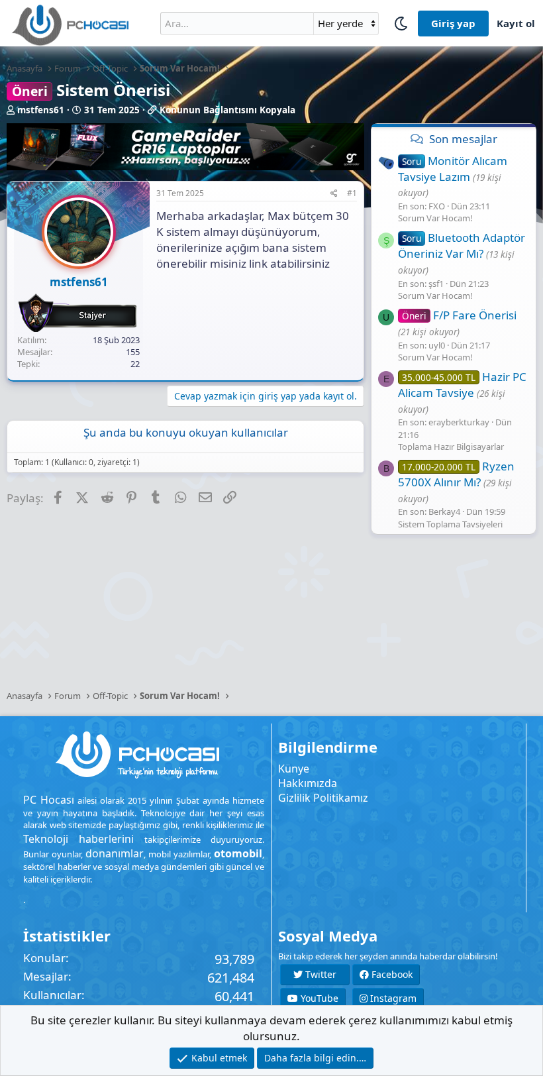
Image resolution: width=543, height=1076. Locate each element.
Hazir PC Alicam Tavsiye (462, 384)
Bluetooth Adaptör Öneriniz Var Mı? (461, 245)
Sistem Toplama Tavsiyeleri (450, 524)
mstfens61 (40, 110)
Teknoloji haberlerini (78, 839)
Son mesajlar (463, 138)
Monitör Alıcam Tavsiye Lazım (452, 168)
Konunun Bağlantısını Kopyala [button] (227, 110)
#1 (352, 193)
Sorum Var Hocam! (435, 218)
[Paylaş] (334, 193)
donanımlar (114, 853)
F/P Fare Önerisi (459, 315)
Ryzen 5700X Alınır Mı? (456, 474)
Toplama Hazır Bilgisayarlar (451, 447)
